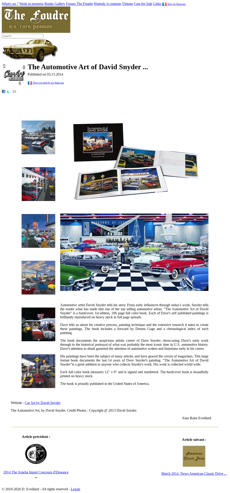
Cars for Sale (143, 4)
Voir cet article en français (48, 82)
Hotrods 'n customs (107, 4)
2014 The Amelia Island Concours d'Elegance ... (36, 474)
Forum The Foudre (79, 4)
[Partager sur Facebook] (3, 91)
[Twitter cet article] (8, 91)
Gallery (60, 4)
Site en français (176, 4)
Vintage (127, 4)
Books (49, 4)
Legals (75, 489)
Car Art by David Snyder (42, 403)
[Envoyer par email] (14, 91)
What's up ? (10, 4)
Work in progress (31, 4)
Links (157, 4)
